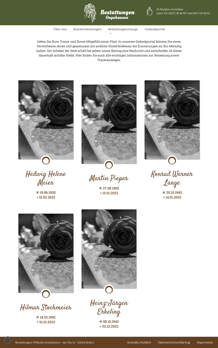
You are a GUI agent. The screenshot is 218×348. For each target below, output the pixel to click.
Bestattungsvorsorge (123, 29)
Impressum (205, 342)
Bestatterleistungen (87, 29)
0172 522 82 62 (201, 13)
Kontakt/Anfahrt (139, 342)
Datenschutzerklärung (174, 342)
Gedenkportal (155, 29)
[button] (7, 340)
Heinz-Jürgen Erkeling (109, 307)
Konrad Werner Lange (172, 178)
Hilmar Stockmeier (45, 308)
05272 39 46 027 (178, 13)
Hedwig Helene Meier (46, 178)
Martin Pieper (109, 178)
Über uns (60, 29)
